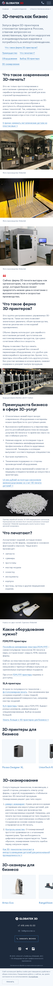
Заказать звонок (27, 939)
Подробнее (33, 977)
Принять (10, 982)
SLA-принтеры (10, 706)
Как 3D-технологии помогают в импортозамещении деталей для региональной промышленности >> (26, 852)
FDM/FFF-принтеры (22, 674)
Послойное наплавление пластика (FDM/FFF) (25, 647)
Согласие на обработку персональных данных (26, 965)
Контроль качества (15, 829)
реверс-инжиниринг (15, 804)
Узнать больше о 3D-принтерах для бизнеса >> (26, 720)
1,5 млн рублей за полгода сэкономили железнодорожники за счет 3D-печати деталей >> (22, 483)
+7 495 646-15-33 (26, 925)
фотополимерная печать (15, 692)
